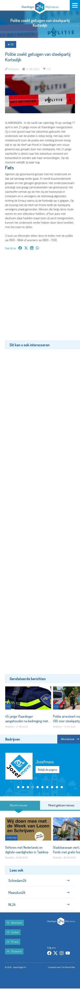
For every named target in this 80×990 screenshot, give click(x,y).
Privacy (14, 941)
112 (11, 44)
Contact (15, 932)
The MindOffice (68, 967)
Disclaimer (16, 951)
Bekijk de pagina (47, 769)
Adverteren (16, 922)
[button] (18, 787)
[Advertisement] (40, 298)
